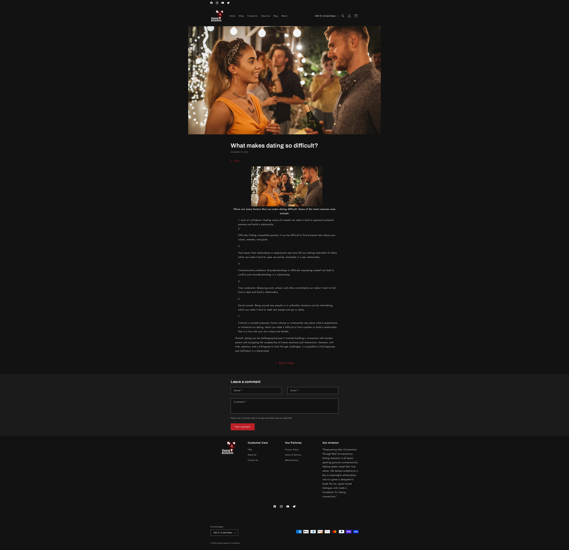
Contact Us (253, 460)
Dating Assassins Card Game (229, 543)
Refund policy (291, 460)
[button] (343, 16)
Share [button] (237, 160)
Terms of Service (293, 454)
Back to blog (286, 363)
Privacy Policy (292, 449)
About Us (252, 454)
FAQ (250, 449)
